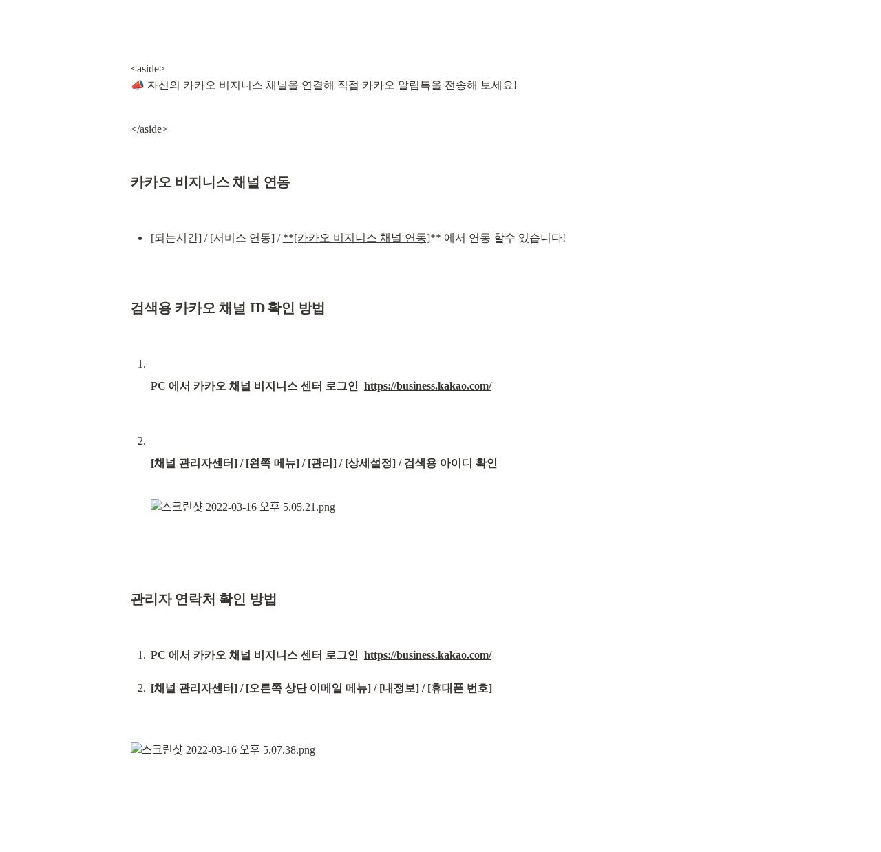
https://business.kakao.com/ (427, 386)
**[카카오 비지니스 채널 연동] (356, 238)
